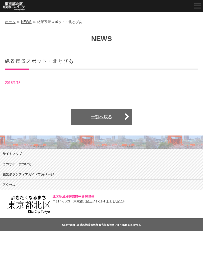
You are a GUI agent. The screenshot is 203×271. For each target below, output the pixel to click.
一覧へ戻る (101, 117)
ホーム (10, 22)
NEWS (26, 22)
